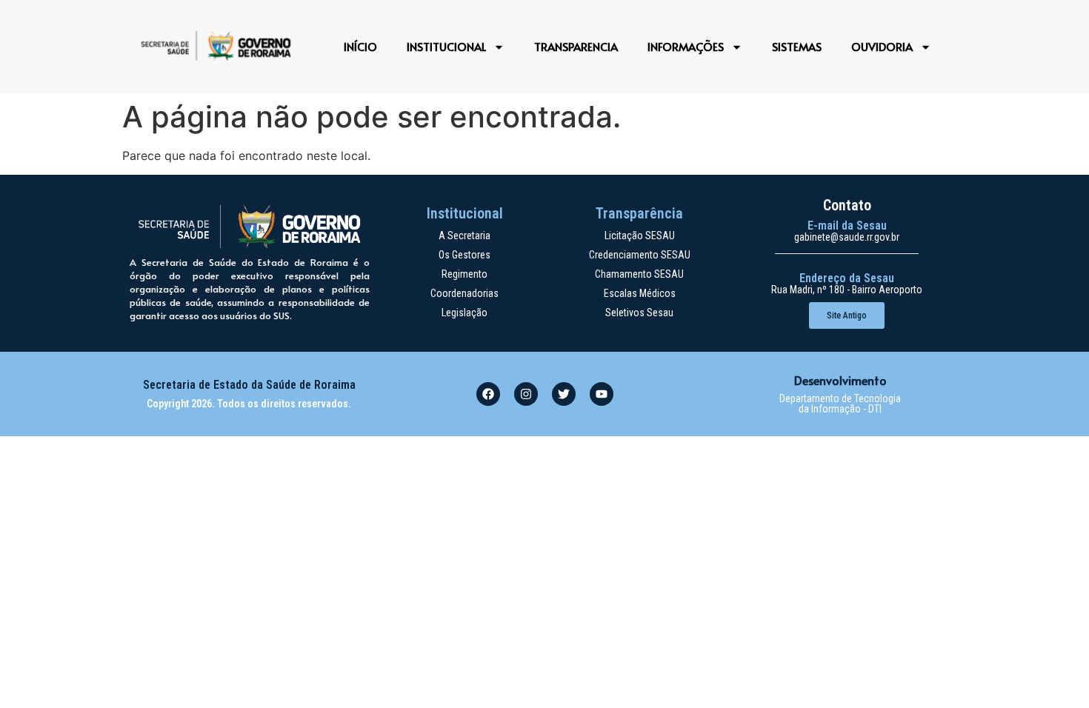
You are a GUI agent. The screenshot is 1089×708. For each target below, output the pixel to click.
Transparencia (576, 46)
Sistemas (797, 46)
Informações (685, 46)
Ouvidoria (882, 46)
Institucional (446, 46)
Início (360, 46)
